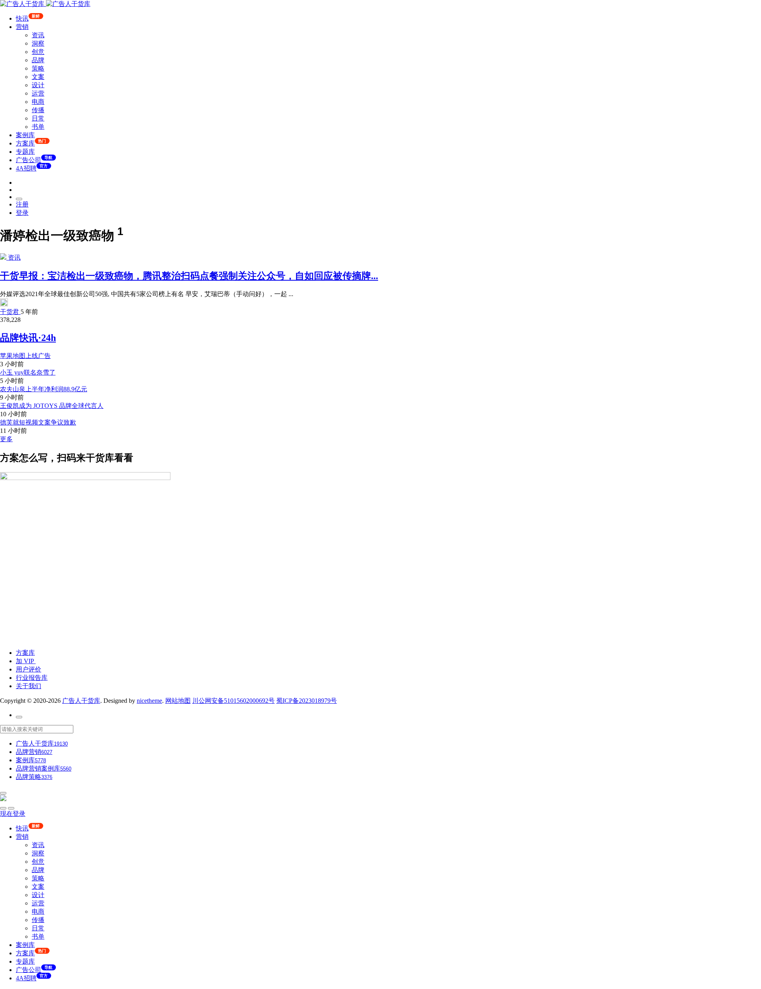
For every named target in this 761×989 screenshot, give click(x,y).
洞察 (38, 43)
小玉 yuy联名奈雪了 (27, 372)
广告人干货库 (81, 700)
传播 (38, 110)
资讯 (38, 35)
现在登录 (12, 813)
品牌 (38, 60)
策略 (38, 68)
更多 (6, 439)
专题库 (25, 151)
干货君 (10, 311)
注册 (22, 204)
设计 (38, 85)
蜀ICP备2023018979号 (306, 700)
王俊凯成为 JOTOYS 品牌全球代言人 (51, 405)
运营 (38, 93)
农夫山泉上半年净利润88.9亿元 (43, 389)
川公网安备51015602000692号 (233, 700)
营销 (22, 26)
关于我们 (28, 686)
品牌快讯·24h (28, 338)
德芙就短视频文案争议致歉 (38, 422)
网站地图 (178, 700)
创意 (38, 51)
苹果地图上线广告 (25, 355)
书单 (38, 126)
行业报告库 (32, 677)
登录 (22, 212)
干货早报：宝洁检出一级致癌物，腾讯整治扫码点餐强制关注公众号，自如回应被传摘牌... (189, 276)
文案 (38, 76)
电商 (38, 101)
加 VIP (26, 661)
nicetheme (149, 700)
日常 (38, 118)
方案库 (25, 652)
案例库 (25, 135)
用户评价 (28, 669)
